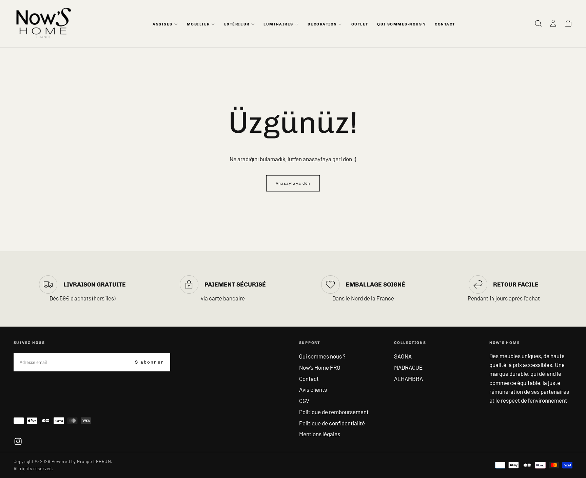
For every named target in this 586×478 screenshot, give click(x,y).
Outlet (359, 24)
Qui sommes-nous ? (401, 24)
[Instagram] (18, 441)
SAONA (403, 356)
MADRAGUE (408, 367)
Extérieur (237, 24)
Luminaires (278, 24)
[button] (538, 24)
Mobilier (198, 24)
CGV (304, 400)
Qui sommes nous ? (322, 356)
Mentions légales (319, 433)
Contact (309, 378)
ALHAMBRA (408, 378)
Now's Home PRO (319, 367)
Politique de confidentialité (332, 423)
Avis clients (313, 389)
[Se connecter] (553, 24)
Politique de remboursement (334, 411)
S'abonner (149, 362)
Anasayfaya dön (293, 183)
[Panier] (568, 24)
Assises (163, 24)
